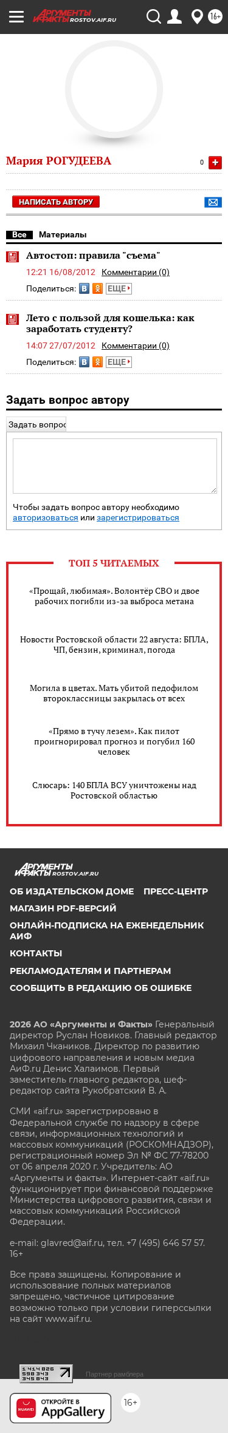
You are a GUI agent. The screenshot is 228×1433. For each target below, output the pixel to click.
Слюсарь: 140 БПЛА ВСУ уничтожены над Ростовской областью (114, 790)
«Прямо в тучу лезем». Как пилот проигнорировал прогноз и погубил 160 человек (114, 741)
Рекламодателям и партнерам (90, 970)
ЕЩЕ (118, 288)
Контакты (36, 953)
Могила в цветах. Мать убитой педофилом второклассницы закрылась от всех (114, 692)
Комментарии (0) (136, 272)
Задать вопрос (38, 424)
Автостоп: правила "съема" (93, 255)
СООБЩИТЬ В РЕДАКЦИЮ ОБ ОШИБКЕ (101, 987)
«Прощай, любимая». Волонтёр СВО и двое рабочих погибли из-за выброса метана (114, 595)
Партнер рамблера (114, 1374)
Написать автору (56, 201)
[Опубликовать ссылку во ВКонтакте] (84, 288)
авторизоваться (45, 517)
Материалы (63, 234)
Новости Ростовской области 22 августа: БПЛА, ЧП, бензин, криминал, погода (114, 644)
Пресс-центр (175, 891)
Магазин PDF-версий (63, 908)
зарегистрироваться (138, 517)
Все (19, 234)
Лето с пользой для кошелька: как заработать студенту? (110, 323)
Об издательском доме (72, 891)
